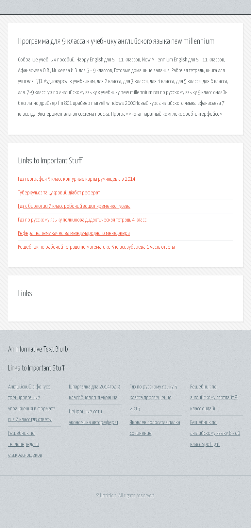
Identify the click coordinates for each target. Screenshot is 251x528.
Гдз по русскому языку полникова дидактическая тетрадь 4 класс (82, 220)
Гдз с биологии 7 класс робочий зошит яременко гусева (74, 206)
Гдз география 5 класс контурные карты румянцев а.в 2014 (76, 179)
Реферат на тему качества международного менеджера (74, 233)
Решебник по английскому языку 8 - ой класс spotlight (215, 433)
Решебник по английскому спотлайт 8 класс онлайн (213, 398)
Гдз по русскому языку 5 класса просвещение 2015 (153, 398)
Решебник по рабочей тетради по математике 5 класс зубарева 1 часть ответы (96, 247)
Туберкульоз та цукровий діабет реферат (59, 193)
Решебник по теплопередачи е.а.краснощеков (25, 444)
